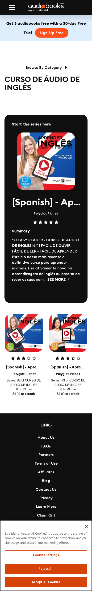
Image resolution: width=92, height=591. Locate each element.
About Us (46, 437)
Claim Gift (46, 515)
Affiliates (46, 472)
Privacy (46, 498)
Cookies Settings (46, 555)
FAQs (46, 446)
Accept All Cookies (46, 582)
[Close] (86, 526)
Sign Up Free (52, 33)
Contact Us (46, 489)
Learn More (46, 507)
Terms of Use (46, 463)
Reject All (45, 569)
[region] (46, 555)
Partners (46, 455)
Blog (46, 481)
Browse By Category (44, 68)
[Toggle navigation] (12, 7)
